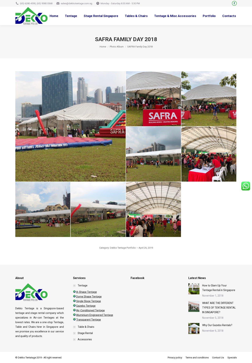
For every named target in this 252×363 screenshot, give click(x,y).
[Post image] (193, 288)
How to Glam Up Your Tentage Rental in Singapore (218, 288)
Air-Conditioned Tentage (90, 310)
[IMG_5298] (153, 99)
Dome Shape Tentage (89, 296)
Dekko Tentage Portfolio (123, 247)
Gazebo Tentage (86, 305)
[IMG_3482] (153, 209)
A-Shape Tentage (86, 291)
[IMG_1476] (98, 209)
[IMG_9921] (209, 154)
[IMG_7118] (209, 99)
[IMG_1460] (70, 126)
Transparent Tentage (88, 319)
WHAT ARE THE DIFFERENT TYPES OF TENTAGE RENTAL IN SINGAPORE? (219, 308)
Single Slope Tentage (88, 301)
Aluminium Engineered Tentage (94, 315)
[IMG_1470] (43, 209)
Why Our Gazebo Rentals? (217, 325)
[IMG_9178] (153, 154)
